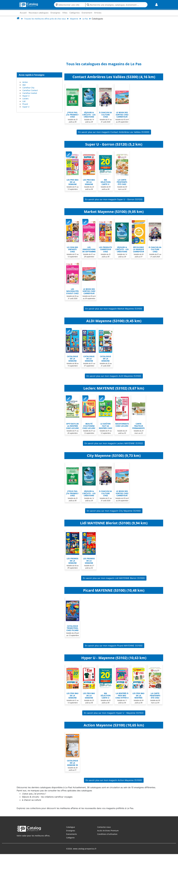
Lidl (23, 104)
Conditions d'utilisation (107, 836)
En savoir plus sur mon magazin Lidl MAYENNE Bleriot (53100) (114, 580)
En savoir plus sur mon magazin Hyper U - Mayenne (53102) (114, 715)
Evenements (71, 836)
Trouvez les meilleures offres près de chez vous (45, 18)
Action (25, 85)
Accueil (23, 12)
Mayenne (74, 18)
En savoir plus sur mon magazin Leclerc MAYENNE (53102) (114, 446)
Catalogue (70, 829)
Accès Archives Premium (108, 833)
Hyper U (25, 98)
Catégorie (70, 840)
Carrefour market (29, 96)
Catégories (74, 12)
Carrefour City (28, 90)
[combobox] (71, 4)
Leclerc (25, 101)
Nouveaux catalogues (38, 12)
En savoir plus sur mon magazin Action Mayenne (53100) (114, 783)
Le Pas (85, 18)
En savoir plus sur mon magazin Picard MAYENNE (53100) (114, 648)
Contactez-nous (104, 829)
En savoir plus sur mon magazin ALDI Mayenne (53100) (114, 378)
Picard (25, 106)
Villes (64, 12)
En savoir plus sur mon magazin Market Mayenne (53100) (113, 311)
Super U (25, 109)
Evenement (87, 12)
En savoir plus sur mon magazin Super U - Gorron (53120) (114, 202)
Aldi (24, 87)
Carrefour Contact (30, 93)
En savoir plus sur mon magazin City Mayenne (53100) (114, 513)
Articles (97, 12)
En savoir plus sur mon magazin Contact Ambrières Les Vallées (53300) (113, 134)
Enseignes (55, 12)
